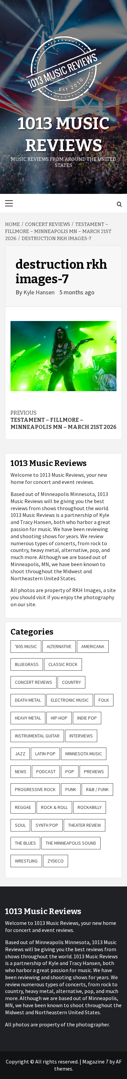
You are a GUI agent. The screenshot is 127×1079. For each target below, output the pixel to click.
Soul (20, 825)
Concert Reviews (33, 682)
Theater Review (84, 825)
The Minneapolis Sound (71, 843)
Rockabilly (90, 807)
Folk (104, 700)
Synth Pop (47, 825)
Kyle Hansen (39, 292)
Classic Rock (63, 664)
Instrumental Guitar (37, 736)
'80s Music (26, 646)
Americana (92, 646)
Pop (69, 771)
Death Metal (28, 700)
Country (71, 682)
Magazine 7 (95, 1061)
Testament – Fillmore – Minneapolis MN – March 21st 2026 (63, 420)
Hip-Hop (59, 718)
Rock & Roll (54, 807)
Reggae (23, 807)
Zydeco (55, 861)
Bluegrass (27, 664)
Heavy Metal (28, 718)
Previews (94, 771)
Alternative (59, 646)
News (20, 771)
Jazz (20, 754)
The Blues (25, 843)
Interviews (81, 736)
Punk (70, 789)
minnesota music (83, 754)
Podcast (46, 771)
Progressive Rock (35, 789)
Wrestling (26, 861)
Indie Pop (87, 718)
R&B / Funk (97, 789)
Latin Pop (45, 754)
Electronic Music (70, 700)
